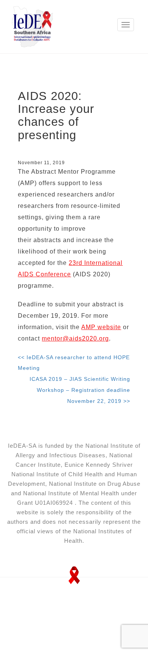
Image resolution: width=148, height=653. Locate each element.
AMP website (101, 327)
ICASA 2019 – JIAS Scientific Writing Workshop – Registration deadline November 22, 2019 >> (80, 390)
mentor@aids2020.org (75, 338)
